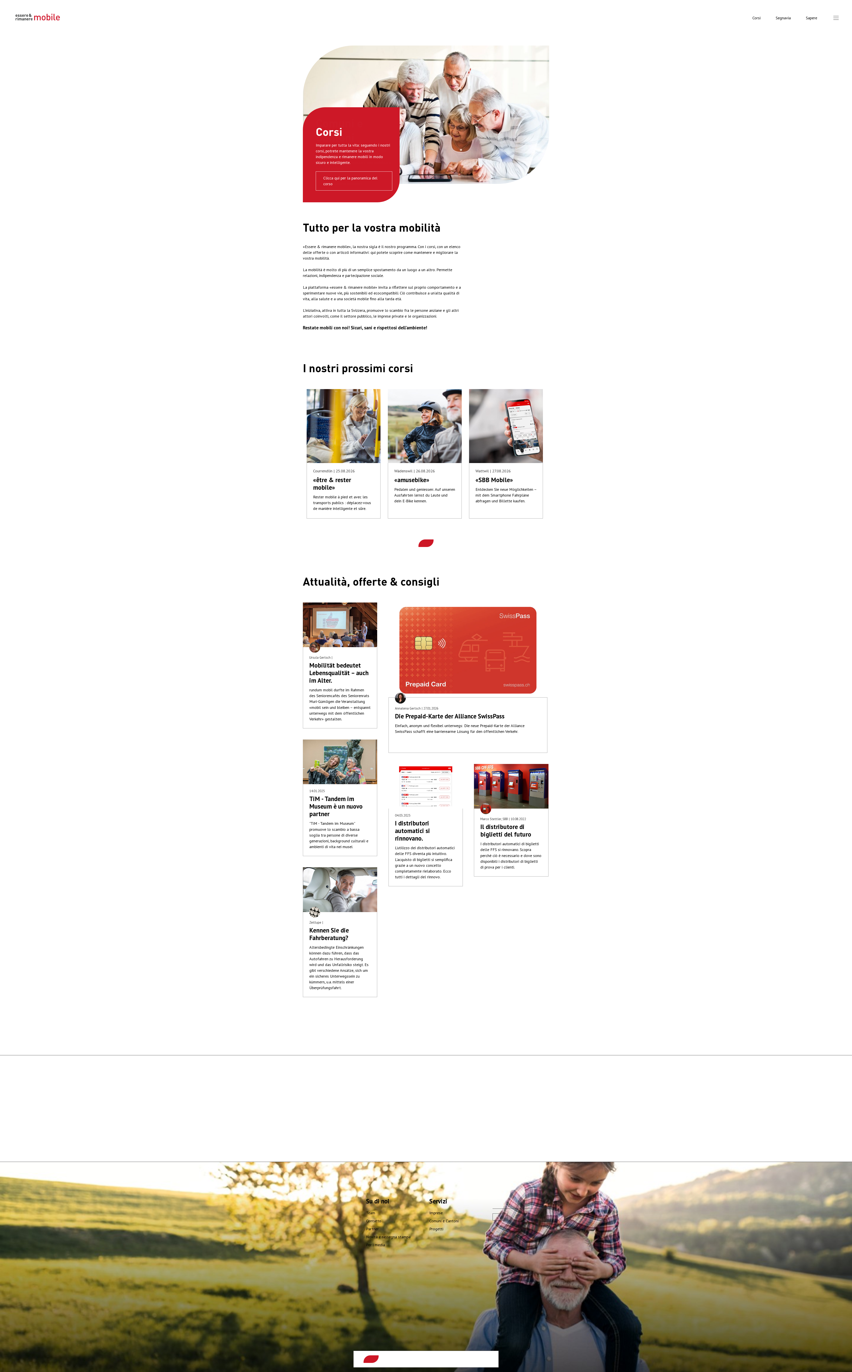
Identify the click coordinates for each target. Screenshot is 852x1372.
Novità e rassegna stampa (388, 1236)
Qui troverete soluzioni (342, 183)
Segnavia (783, 17)
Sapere (811, 17)
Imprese (436, 1212)
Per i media (375, 1244)
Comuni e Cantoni (444, 1220)
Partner (372, 1228)
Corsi (756, 17)
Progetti (436, 1228)
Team (370, 1212)
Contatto (373, 1220)
